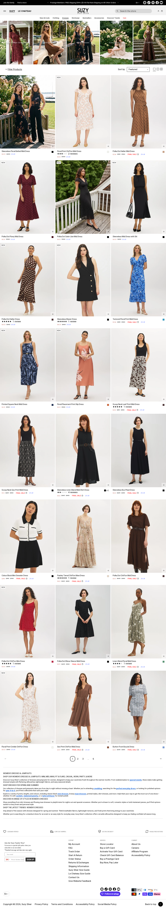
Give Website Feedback (79, 881)
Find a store (21, 3)
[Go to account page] (158, 11)
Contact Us (73, 877)
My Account (74, 844)
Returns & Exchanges (78, 862)
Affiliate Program (140, 851)
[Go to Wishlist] (155, 11)
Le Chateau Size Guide (79, 873)
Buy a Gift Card (107, 848)
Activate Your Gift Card (111, 851)
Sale (124, 18)
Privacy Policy (41, 904)
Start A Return (75, 855)
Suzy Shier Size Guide (78, 870)
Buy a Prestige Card (109, 859)
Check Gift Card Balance (112, 855)
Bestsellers (87, 18)
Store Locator (106, 844)
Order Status (74, 859)
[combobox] (133, 11)
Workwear (76, 18)
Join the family (8, 3)
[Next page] (160, 758)
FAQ (70, 848)
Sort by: (121, 69)
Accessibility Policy (141, 855)
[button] (133, 11)
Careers (135, 848)
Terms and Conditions (62, 904)
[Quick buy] (53, 146)
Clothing (56, 18)
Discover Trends (113, 18)
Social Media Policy (107, 904)
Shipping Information (78, 866)
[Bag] (161, 11)
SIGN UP (30, 859)
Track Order (74, 851)
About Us (136, 844)
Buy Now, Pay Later (109, 862)
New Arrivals (45, 18)
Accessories (99, 18)
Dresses (65, 18)
